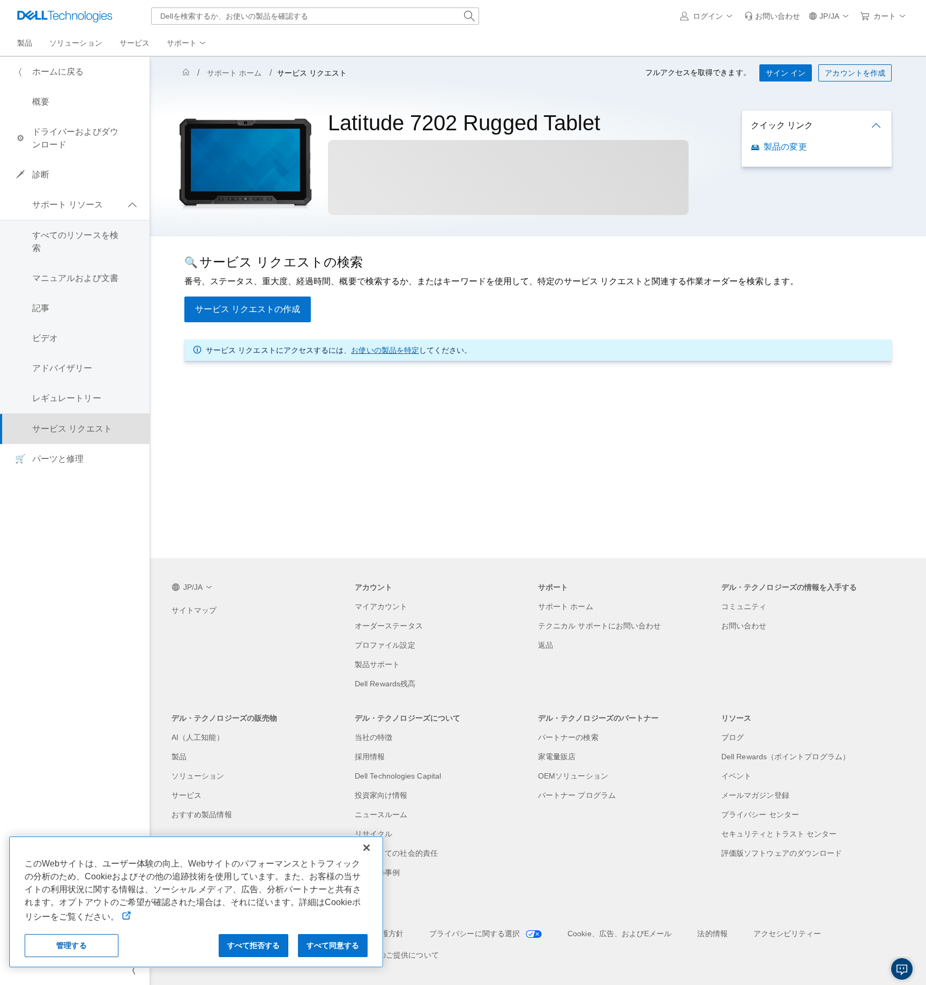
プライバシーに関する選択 (475, 933)
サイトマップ (193, 610)
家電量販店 (557, 756)
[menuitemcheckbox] (75, 205)
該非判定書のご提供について (390, 955)
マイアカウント (381, 606)
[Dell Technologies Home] (65, 16)
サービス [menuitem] (135, 43)
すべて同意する (333, 945)
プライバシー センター (760, 814)
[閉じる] (366, 848)
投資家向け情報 (381, 795)
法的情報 (712, 933)
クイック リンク (782, 125)
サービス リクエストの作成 (247, 309)
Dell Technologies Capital (398, 776)
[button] (708, 16)
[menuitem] (187, 43)
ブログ (732, 737)
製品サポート (377, 664)
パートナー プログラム (577, 795)
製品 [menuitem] (24, 43)
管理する (71, 945)
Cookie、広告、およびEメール (619, 933)
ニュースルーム (381, 814)
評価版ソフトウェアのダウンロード (781, 853)
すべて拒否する (253, 945)
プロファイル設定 (385, 645)
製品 (178, 756)
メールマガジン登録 (755, 795)
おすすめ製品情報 (201, 814)
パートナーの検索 (568, 737)
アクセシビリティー (787, 933)
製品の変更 (785, 146)
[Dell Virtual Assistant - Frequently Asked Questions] (902, 969)
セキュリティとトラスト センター (779, 834)
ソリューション (198, 776)
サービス (186, 795)
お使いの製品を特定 (385, 350)
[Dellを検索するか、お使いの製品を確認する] (469, 16)
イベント (736, 776)
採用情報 (370, 756)
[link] (772, 16)
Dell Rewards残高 (385, 683)
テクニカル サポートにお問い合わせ (599, 625)
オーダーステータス (389, 625)
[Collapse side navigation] (133, 970)
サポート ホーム (234, 73)
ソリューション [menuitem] (75, 43)
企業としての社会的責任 (396, 853)
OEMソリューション (573, 776)
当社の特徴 (373, 737)
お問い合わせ (743, 625)
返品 (545, 645)
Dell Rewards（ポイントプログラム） (785, 756)
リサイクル (373, 834)
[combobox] (315, 16)
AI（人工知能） (197, 737)
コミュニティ (743, 606)
